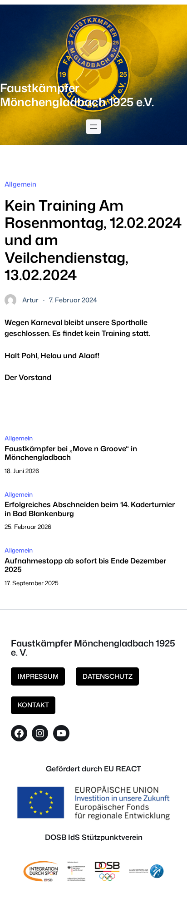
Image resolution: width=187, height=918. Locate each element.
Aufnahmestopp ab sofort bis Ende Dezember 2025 (85, 565)
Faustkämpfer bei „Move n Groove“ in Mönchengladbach (71, 453)
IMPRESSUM (38, 676)
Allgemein (20, 184)
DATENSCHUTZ (108, 676)
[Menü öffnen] (93, 126)
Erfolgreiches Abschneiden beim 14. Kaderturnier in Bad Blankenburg (90, 509)
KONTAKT (33, 705)
